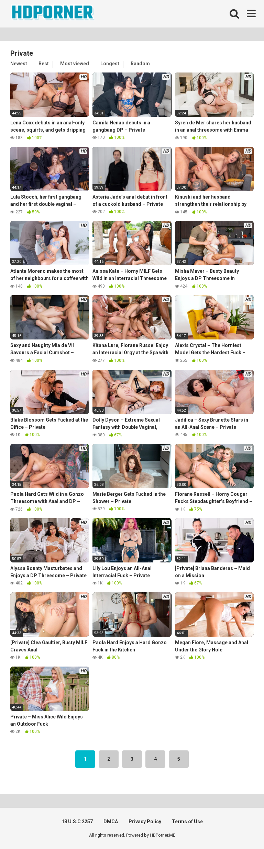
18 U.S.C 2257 (77, 821)
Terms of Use (187, 821)
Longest (109, 63)
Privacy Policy (145, 821)
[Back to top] (241, 828)
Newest (18, 63)
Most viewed (74, 63)
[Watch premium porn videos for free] (53, 13)
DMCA (110, 821)
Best (43, 63)
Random (140, 63)
